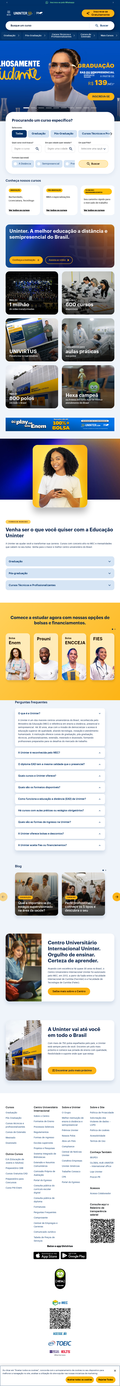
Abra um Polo (69, 1141)
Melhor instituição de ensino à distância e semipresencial (73, 1121)
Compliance (68, 1147)
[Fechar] (115, 1370)
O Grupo (66, 1113)
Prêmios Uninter (70, 1130)
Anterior (9, 134)
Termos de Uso (97, 1141)
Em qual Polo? (85, 143)
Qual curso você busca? (22, 143)
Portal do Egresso (43, 1180)
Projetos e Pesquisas (44, 1148)
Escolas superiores (43, 1143)
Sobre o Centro (41, 1116)
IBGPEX (94, 1158)
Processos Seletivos (44, 1127)
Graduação (9, 36)
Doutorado (11, 1143)
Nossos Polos (68, 1136)
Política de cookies (99, 1130)
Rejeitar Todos (105, 1380)
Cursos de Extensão (86, 35)
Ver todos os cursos (19, 210)
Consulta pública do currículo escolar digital (44, 1189)
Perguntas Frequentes (45, 1212)
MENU (9, 14)
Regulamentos (41, 1132)
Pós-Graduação (33, 36)
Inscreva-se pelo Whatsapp (62, 2)
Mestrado (10, 1138)
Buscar (104, 25)
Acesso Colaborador (100, 1193)
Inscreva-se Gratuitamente (100, 13)
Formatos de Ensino (44, 1121)
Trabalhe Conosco (71, 1172)
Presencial (76, 163)
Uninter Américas (71, 1166)
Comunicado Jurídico (45, 1232)
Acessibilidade (97, 1136)
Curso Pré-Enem (14, 1188)
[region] (60, 1376)
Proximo (111, 134)
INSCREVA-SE (101, 96)
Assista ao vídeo (57, 260)
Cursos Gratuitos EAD (17, 1174)
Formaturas (39, 1207)
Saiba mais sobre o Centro (68, 991)
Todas (19, 133)
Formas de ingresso (44, 1138)
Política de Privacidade (102, 1113)
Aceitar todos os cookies (79, 1380)
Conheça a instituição (23, 260)
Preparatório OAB (14, 1168)
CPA (64, 1177)
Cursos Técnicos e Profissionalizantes (61, 35)
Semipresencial (50, 163)
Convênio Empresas (72, 1161)
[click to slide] (26, 107)
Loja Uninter (96, 1172)
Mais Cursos (107, 36)
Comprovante (41, 1218)
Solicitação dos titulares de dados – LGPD (100, 1121)
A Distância (25, 163)
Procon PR (95, 1177)
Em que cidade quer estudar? (58, 143)
